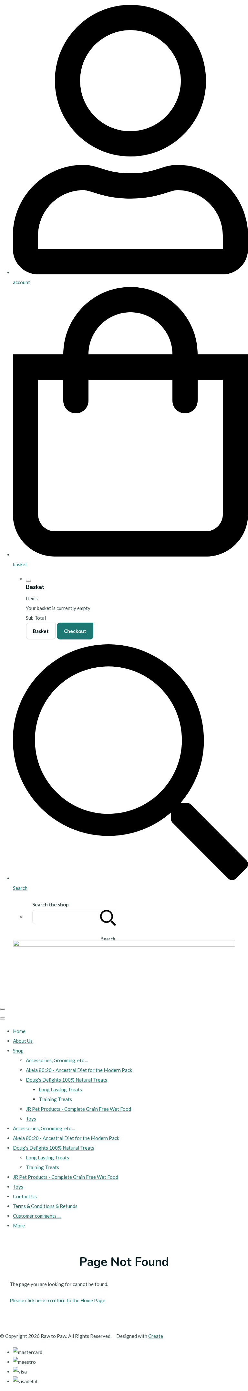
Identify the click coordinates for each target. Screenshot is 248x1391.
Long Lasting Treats (60, 1089)
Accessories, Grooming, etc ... (57, 1060)
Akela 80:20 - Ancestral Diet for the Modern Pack (79, 1070)
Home (19, 1031)
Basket (41, 631)
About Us (23, 1041)
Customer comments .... (37, 1216)
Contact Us (25, 1196)
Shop (18, 1050)
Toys (31, 1118)
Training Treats (55, 1099)
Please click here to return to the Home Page (57, 1300)
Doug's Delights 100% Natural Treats (66, 1080)
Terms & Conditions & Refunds (45, 1206)
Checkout (75, 631)
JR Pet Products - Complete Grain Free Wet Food (78, 1109)
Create (155, 1336)
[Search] (108, 917)
